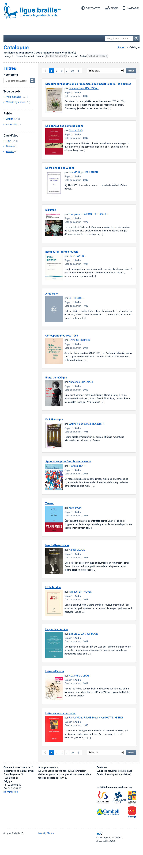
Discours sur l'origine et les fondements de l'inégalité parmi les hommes (88, 83)
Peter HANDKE (77, 256)
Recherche (10, 75)
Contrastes (93, 8)
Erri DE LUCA (76, 633)
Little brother (53, 587)
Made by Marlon (46, 833)
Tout (8, 140)
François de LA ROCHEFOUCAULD (88, 214)
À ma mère (51, 293)
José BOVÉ (91, 633)
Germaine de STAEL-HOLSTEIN (86, 423)
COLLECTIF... (76, 298)
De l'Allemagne (54, 419)
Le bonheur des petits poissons (64, 125)
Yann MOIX (75, 507)
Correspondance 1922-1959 (61, 335)
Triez (131, 71)
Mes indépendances (57, 545)
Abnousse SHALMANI (81, 382)
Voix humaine (13, 96)
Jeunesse (11, 124)
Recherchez (136, 38)
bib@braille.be (10, 791)
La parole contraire (56, 629)
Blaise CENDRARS (79, 340)
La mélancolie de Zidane (59, 167)
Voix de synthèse (15, 102)
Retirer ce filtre (54, 56)
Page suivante (78, 70)
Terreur (49, 503)
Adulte (9, 118)
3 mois (10, 146)
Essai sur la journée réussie (61, 251)
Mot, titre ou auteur (32, 80)
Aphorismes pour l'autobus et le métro (68, 461)
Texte (114, 8)
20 (72, 70)
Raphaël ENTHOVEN (80, 591)
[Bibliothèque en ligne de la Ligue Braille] (71, 11)
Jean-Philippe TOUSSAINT (83, 172)
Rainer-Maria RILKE (80, 717)
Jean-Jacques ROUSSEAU (84, 88)
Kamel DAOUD (77, 549)
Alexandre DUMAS (79, 675)
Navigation (133, 8)
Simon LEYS (75, 130)
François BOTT (77, 465)
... (67, 70)
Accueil (121, 47)
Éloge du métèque (56, 377)
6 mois (10, 151)
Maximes (50, 209)
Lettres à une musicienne (60, 713)
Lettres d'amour (54, 671)
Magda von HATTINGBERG (107, 717)
